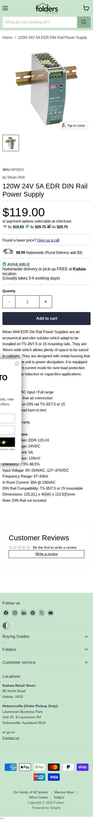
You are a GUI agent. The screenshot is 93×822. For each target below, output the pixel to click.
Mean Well (16, 177)
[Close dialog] (57, 363)
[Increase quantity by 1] (45, 301)
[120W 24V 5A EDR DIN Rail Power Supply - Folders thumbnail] (11, 143)
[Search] (84, 22)
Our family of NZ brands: (31, 792)
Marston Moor (64, 792)
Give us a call (48, 240)
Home (7, 37)
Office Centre (38, 797)
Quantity (8, 291)
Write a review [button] (46, 554)
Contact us (10, 738)
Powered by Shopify (46, 808)
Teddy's (58, 797)
